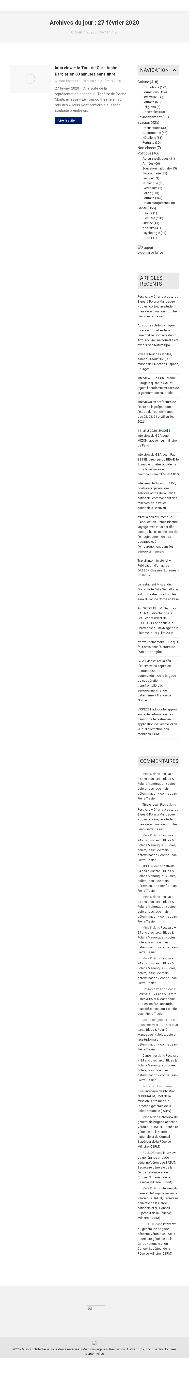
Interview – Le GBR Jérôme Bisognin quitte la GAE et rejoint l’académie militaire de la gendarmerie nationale (158, 385)
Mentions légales (94, 1349)
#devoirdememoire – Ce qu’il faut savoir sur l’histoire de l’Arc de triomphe (158, 647)
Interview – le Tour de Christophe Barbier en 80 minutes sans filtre (86, 71)
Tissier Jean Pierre (155, 804)
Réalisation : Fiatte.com (125, 1349)
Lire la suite (66, 120)
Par (89, 81)
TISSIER (147, 866)
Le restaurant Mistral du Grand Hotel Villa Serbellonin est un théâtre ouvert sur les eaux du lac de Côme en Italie (158, 592)
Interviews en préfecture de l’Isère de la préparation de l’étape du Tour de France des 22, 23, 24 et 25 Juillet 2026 (157, 411)
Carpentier (149, 1055)
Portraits (72, 81)
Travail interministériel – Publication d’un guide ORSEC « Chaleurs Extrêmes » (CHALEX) (158, 568)
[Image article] (30, 79)
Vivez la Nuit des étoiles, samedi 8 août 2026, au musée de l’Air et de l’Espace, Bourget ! (158, 361)
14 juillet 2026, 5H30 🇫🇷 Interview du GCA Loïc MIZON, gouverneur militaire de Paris (157, 438)
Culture (60, 81)
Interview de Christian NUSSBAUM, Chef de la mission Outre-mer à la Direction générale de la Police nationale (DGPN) (156, 1101)
